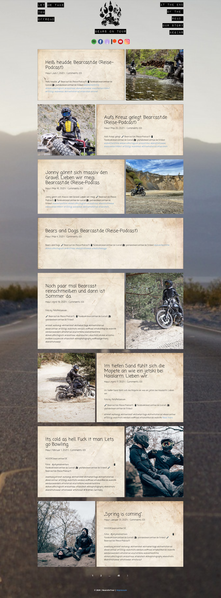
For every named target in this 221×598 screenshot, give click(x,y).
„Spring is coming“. (123, 514)
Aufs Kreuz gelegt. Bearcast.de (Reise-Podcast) (135, 120)
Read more (167, 417)
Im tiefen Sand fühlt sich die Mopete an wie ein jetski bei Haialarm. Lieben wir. (134, 371)
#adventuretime (91, 85)
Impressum (122, 590)
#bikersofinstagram (55, 88)
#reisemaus (70, 88)
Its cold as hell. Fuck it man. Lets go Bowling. (80, 442)
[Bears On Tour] (110, 13)
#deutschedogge (99, 248)
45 (119, 575)
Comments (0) (74, 73)
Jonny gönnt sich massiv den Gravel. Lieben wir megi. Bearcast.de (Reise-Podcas (76, 177)
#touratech (85, 91)
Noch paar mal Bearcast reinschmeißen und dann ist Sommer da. (75, 291)
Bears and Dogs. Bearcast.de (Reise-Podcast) (91, 231)
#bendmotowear (84, 88)
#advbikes (59, 91)
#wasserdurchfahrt (101, 88)
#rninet (94, 91)
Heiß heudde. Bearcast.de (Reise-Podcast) (79, 65)
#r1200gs (50, 91)
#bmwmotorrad (72, 91)
